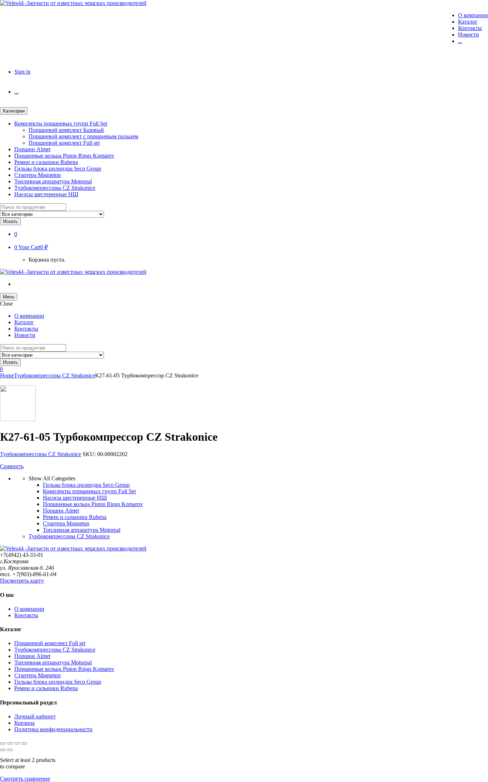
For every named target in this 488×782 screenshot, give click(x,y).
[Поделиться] (17, 743)
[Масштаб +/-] (3, 743)
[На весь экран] (10, 743)
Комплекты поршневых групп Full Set (60, 123)
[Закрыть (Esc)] (24, 743)
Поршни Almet (32, 149)
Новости (468, 34)
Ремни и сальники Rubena (46, 162)
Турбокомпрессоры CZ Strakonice (54, 188)
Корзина (24, 723)
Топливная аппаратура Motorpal (53, 181)
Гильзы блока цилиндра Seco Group (57, 168)
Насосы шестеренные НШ (46, 194)
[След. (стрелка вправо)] (10, 750)
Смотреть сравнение (25, 779)
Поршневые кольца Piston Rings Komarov (64, 156)
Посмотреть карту (22, 581)
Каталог (468, 22)
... (460, 41)
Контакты (470, 28)
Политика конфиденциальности (53, 729)
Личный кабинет (35, 716)
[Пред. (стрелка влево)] (3, 750)
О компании (473, 15)
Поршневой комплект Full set (64, 143)
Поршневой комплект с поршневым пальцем (83, 136)
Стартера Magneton (37, 175)
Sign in (22, 72)
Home (7, 375)
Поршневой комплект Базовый (66, 130)
